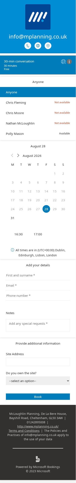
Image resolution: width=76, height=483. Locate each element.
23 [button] (63, 200)
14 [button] (46, 191)
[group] (38, 234)
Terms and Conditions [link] (24, 431)
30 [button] (63, 209)
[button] (12, 155)
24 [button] (13, 209)
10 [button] (13, 191)
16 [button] (63, 191)
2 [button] (63, 173)
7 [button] (46, 182)
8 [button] (55, 182)
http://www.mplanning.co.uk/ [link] (38, 426)
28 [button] (46, 209)
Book (38, 397)
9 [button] (63, 182)
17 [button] (13, 200)
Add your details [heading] (38, 265)
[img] (64, 62)
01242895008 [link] (36, 422)
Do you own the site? (21, 373)
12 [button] (29, 191)
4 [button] (21, 182)
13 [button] (38, 191)
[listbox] (38, 113)
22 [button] (55, 200)
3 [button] (13, 182)
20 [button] (38, 200)
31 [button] (13, 218)
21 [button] (46, 200)
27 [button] (38, 209)
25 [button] (21, 209)
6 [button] (38, 182)
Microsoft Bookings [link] (46, 467)
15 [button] (55, 191)
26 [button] (29, 209)
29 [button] (55, 209)
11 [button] (21, 191)
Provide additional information (38, 343)
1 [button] (55, 173)
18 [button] (21, 200)
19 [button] (29, 200)
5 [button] (30, 182)
